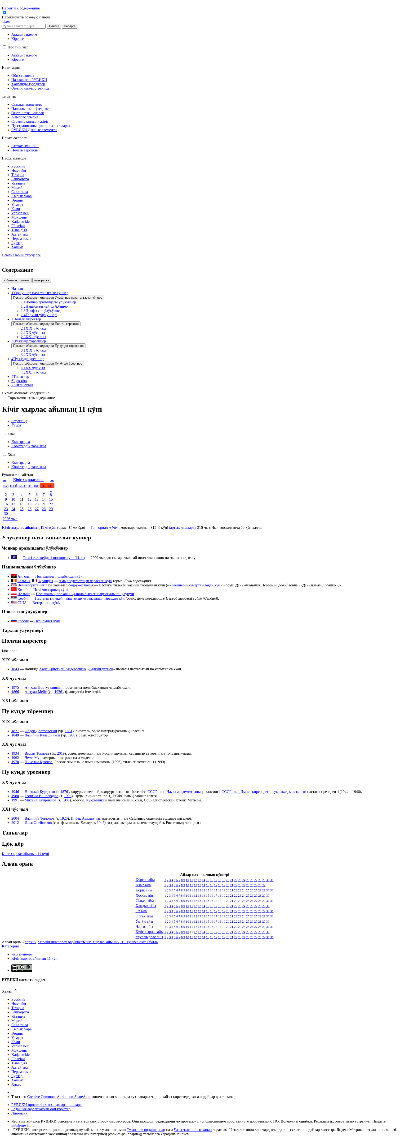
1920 (64, 818)
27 (37, 509)
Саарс (22, 486)
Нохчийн (18, 1004)
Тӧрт (29, 486)
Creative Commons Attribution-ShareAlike (59, 1097)
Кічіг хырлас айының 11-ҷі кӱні (29, 527)
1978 (15, 762)
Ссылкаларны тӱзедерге (21, 255)
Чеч (43, 486)
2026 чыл (10, 519)
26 (29, 509)
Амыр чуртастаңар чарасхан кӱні (85, 581)
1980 (15, 796)
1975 (15, 687)
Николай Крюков (39, 762)
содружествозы (80, 585)
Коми (15, 1042)
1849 (15, 735)
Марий (16, 1021)
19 (29, 504)
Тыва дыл (19, 1063)
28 (44, 509)
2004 (15, 818)
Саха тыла (19, 1025)
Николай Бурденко (40, 792)
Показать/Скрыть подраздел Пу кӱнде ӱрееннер (47, 363)
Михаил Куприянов (41, 800)
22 (51, 504)
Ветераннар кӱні (45, 603)
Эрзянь (17, 1033)
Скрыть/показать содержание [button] (25, 393)
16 (6, 504)
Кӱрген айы (145, 880)
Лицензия (19, 1113)
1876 (64, 792)
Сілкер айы (145, 901)
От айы (141, 911)
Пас (6, 486)
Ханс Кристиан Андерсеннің (62, 669)
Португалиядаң (50, 687)
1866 (15, 692)
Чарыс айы (144, 927)
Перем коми (21, 1072)
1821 (15, 731)
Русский (18, 999)
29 (51, 509)
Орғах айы (144, 916)
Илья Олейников (38, 823)
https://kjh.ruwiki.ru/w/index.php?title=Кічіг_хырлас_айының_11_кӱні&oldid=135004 (91, 942)
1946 (15, 792)
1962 (15, 758)
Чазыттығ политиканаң (193, 1130)
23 (6, 509)
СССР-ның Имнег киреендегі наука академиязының (264, 792)
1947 (100, 823)
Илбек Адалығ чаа (86, 818)
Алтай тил (19, 1067)
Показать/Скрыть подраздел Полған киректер (46, 324)
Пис (37, 486)
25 (21, 509)
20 (37, 504)
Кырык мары (21, 1029)
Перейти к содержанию (21, 8)
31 (272, 880)
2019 (61, 753)
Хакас (16, 1084)
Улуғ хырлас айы (149, 937)
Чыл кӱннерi (21, 954)
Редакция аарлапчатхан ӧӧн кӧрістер (41, 1109)
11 (191, 880)
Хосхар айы (145, 895)
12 (29, 499)
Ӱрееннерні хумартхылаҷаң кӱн (194, 585)
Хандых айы (146, 906)
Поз (50, 486)
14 (44, 499)
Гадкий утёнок (101, 669)
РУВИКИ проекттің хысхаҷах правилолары (46, 1105)
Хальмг (17, 1080)
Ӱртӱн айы (144, 921)
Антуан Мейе (36, 692)
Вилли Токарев (37, 753)
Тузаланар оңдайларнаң (146, 1130)
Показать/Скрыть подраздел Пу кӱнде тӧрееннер (48, 346)
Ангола (31, 687)
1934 (15, 753)
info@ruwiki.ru (23, 1125)
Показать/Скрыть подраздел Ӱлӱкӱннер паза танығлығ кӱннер (57, 297)
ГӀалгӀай (18, 1059)
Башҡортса (20, 1012)
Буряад (16, 1076)
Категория (10, 946)
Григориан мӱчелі (105, 527)
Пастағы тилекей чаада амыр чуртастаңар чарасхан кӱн (80, 598)
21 (44, 504)
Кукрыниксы (96, 800)
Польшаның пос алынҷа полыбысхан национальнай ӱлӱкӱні (85, 594)
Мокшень (19, 1050)
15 (51, 499)
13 (37, 499)
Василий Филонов (40, 818)
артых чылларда (183, 527)
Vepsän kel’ (20, 1046)
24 (13, 509)
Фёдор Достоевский (41, 731)
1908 (72, 735)
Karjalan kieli (21, 1055)
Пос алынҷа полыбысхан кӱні (59, 576)
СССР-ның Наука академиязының (175, 792)
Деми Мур (33, 758)
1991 (15, 800)
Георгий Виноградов (41, 796)
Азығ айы (143, 885)
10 (13, 499)
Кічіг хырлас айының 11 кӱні (25, 854)
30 (6, 514)
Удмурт (17, 1038)
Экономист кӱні (47, 621)
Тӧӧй (13, 486)
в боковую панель (17, 280)
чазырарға (41, 280)
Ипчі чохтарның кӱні (50, 590)
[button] (26, 17)
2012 (15, 823)
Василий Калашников (42, 735)
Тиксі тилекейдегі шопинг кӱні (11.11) (54, 558)
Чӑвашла (18, 1016)
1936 (58, 692)
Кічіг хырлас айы (28, 480)
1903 (66, 800)
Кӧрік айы (144, 890)
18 (21, 504)
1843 (15, 669)
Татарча (17, 1008)
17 (13, 504)
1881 (68, 731)
